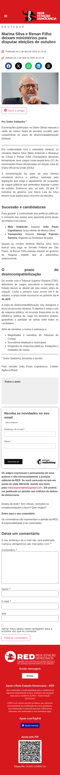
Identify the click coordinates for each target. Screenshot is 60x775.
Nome (8, 441)
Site (4, 613)
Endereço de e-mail (14, 429)
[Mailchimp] (46, 461)
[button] (5, 16)
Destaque (13, 27)
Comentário (9, 550)
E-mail (6, 601)
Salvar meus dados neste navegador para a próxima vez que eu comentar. (27, 629)
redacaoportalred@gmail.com (24, 487)
